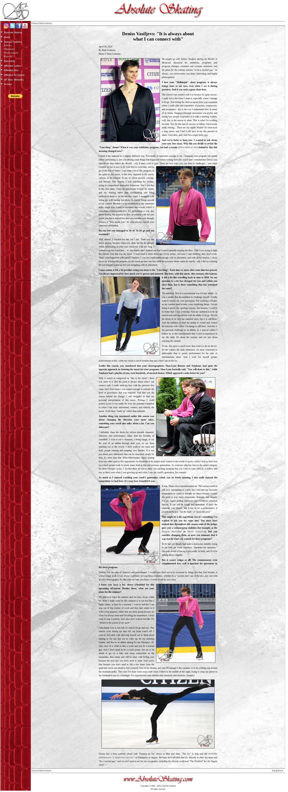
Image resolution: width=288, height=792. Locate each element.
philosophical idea (188, 147)
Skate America (196, 531)
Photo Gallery (11, 53)
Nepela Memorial (172, 531)
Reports (8, 56)
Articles (8, 45)
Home (34, 23)
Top (274, 770)
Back (280, 770)
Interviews (9, 49)
